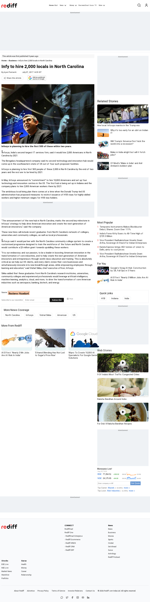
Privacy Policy (43, 591)
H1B (103, 298)
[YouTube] (83, 597)
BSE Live (4, 564)
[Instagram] (77, 597)
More (100, 5)
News (62, 5)
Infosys (29, 315)
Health (24, 564)
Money (72, 5)
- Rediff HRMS (70, 543)
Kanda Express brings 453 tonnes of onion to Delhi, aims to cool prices (122, 248)
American (62, 315)
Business (13, 60)
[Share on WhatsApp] (62, 597)
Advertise (31, 591)
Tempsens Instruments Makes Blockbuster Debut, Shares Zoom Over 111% (121, 228)
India (127, 298)
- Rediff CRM (70, 547)
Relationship (26, 575)
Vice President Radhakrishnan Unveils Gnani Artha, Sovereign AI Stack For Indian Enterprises (123, 241)
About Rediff (19, 591)
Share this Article (14, 78)
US (74, 315)
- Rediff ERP (69, 550)
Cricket (111, 543)
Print (71, 299)
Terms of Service (58, 591)
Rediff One (69, 533)
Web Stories (104, 350)
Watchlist (5, 575)
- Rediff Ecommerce (72, 540)
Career (24, 571)
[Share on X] (67, 597)
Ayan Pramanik (10, 72)
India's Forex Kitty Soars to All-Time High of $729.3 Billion (121, 234)
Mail (56, 5)
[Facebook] (72, 597)
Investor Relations (75, 591)
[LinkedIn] (88, 597)
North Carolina (12, 315)
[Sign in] (146, 5)
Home (51, 5)
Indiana (114, 298)
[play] (123, 363)
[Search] (139, 5)
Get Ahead (112, 547)
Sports (110, 540)
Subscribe (57, 300)
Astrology (112, 554)
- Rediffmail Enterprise (73, 536)
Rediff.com (108, 591)
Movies (111, 536)
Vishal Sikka (45, 315)
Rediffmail (69, 529)
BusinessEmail (84, 5)
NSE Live (4, 568)
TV (95, 5)
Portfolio (4, 578)
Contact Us (90, 591)
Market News (6, 571)
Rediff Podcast (114, 557)
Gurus (92, 5)
